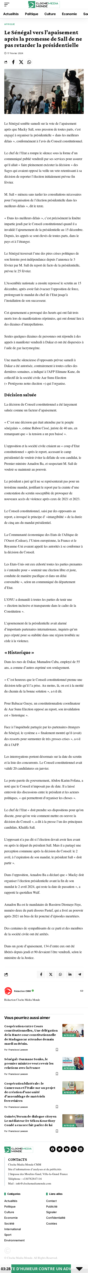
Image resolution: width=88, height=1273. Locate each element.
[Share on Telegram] (79, 974)
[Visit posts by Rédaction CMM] (8, 991)
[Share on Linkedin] (70, 974)
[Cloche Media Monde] (44, 4)
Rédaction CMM (22, 991)
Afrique (9, 24)
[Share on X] (21, 62)
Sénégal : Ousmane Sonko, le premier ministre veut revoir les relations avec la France (29, 1063)
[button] (8, 4)
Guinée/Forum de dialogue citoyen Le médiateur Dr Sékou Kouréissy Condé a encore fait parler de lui (30, 1120)
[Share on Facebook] (13, 62)
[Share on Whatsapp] (29, 62)
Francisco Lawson (18, 1049)
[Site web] (82, 991)
